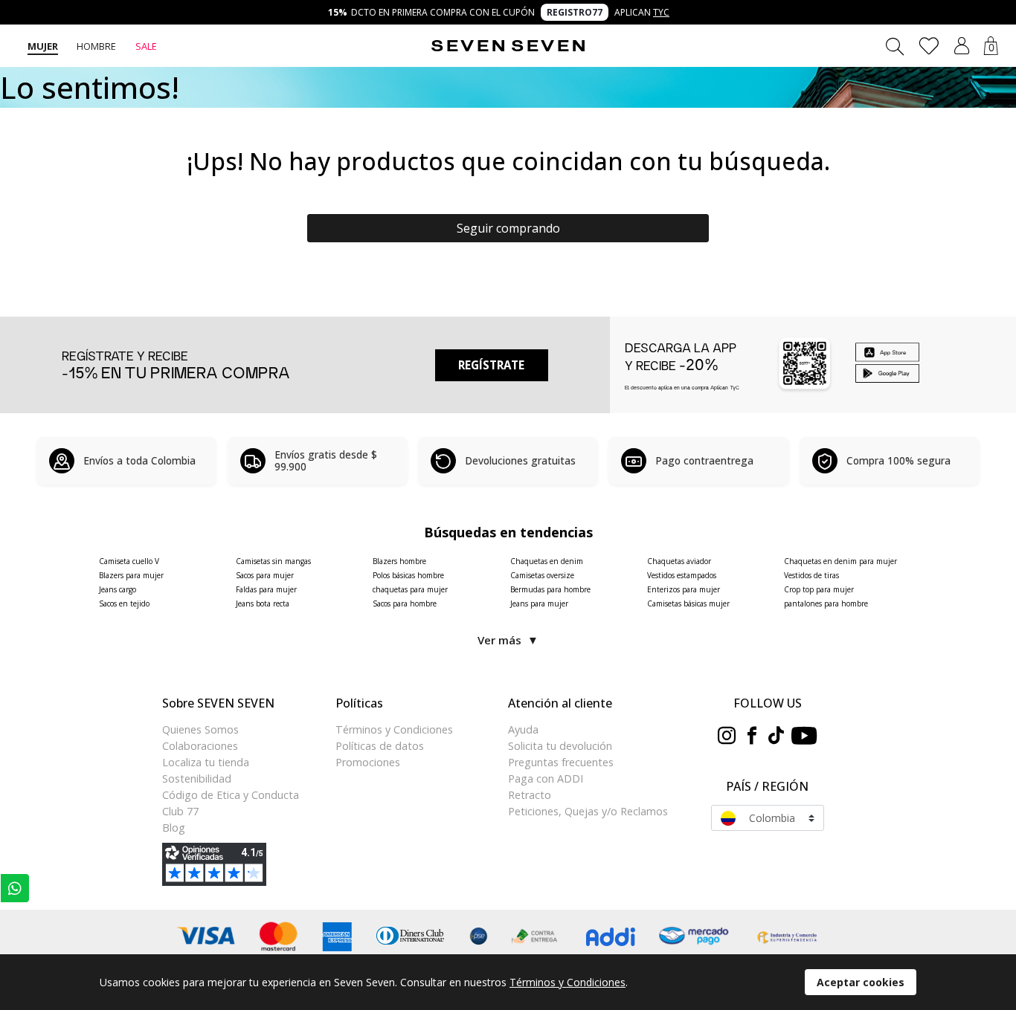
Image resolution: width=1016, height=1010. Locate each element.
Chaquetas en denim (546, 561)
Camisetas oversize (542, 575)
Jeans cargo (117, 589)
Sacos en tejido (124, 603)
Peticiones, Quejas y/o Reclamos (588, 811)
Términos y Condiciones (394, 729)
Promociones (367, 762)
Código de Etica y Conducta (230, 795)
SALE (146, 46)
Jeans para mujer (539, 603)
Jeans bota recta (262, 603)
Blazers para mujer (131, 575)
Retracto (529, 795)
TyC (661, 12)
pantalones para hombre (826, 603)
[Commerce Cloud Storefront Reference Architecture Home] (508, 46)
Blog (173, 827)
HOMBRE (96, 46)
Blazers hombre (399, 561)
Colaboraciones (200, 746)
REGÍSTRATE (491, 364)
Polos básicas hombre (408, 575)
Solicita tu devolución (560, 746)
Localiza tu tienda (205, 762)
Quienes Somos (200, 729)
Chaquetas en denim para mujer (840, 561)
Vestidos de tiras (811, 575)
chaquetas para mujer (410, 589)
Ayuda (523, 729)
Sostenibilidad (196, 778)
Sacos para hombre (405, 603)
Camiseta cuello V (129, 561)
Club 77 (180, 811)
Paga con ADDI (545, 778)
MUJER (43, 46)
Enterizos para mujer (683, 589)
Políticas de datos (379, 746)
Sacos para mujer (265, 575)
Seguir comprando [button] (508, 228)
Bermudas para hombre (550, 589)
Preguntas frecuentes (561, 762)
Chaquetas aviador (679, 561)
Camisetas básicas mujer (688, 603)
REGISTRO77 (574, 12)
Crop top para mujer (819, 589)
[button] (961, 45)
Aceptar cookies (860, 982)
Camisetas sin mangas (273, 561)
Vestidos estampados (681, 575)
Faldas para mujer (266, 589)
